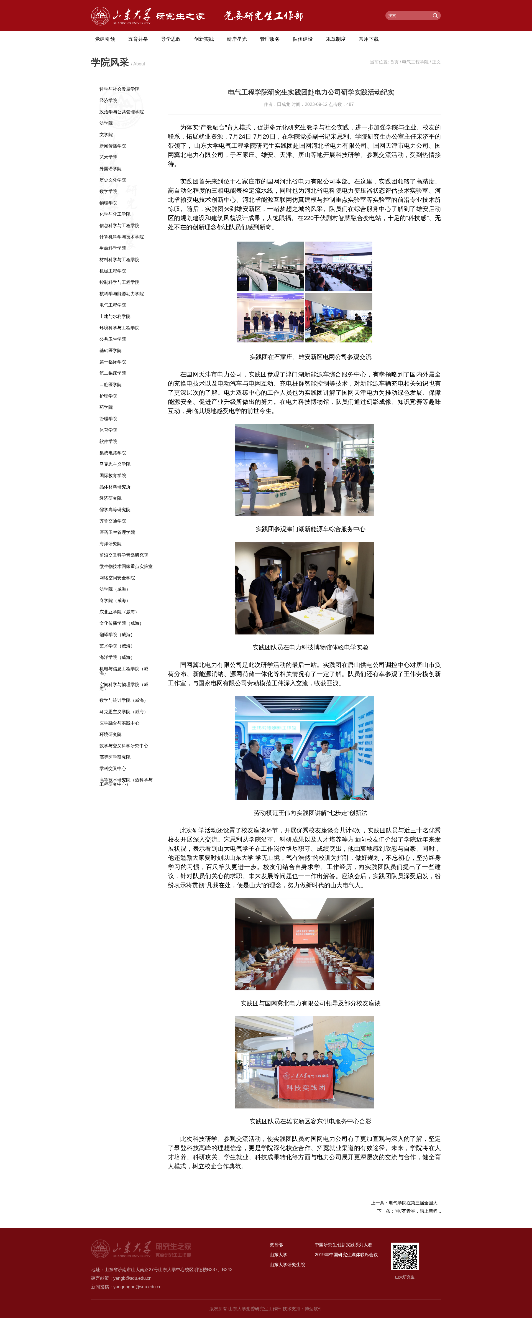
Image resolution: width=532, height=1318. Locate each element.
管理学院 (108, 418)
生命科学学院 (112, 248)
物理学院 (108, 202)
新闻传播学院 (112, 146)
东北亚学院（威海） (119, 612)
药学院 (106, 407)
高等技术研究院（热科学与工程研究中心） (126, 782)
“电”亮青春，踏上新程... (418, 1211)
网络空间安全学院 (117, 577)
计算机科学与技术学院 (121, 236)
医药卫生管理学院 (117, 532)
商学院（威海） (115, 600)
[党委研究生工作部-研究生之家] (148, 24)
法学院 (106, 123)
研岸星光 (237, 39)
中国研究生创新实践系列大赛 (343, 1244)
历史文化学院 (112, 180)
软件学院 (108, 441)
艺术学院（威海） (117, 646)
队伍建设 (303, 39)
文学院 (106, 134)
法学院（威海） (115, 589)
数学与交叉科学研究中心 (123, 745)
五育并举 (138, 39)
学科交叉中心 (112, 768)
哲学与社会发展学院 (119, 89)
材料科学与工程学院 (119, 259)
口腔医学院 (110, 384)
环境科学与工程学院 (119, 327)
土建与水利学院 (115, 316)
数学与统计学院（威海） (123, 700)
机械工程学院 (112, 271)
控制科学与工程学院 (119, 282)
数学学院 (108, 191)
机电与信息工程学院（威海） (123, 670)
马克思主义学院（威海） (123, 711)
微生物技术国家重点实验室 (126, 566)
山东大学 (278, 1254)
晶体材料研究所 (115, 487)
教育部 (276, 1244)
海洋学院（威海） (117, 657)
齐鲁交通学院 (112, 521)
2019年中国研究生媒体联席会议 (346, 1254)
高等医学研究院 (115, 757)
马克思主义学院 (115, 464)
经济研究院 (110, 498)
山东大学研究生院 (287, 1264)
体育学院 (108, 430)
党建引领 (105, 39)
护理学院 (108, 396)
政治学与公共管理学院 (121, 111)
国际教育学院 (112, 475)
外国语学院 (110, 168)
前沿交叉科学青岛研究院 (123, 555)
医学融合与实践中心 (119, 723)
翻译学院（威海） (117, 634)
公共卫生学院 (112, 339)
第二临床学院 (112, 373)
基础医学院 (110, 350)
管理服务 (270, 39)
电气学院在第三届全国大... (415, 1202)
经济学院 (108, 100)
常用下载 (369, 39)
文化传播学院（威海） (121, 623)
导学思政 (171, 39)
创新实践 (204, 39)
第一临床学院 (112, 362)
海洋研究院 (110, 543)
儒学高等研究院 (115, 509)
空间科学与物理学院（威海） (123, 686)
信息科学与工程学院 (119, 225)
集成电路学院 (112, 452)
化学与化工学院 (115, 214)
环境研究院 (110, 734)
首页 (394, 62)
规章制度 (336, 39)
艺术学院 (108, 157)
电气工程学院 (415, 62)
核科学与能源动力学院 (121, 293)
